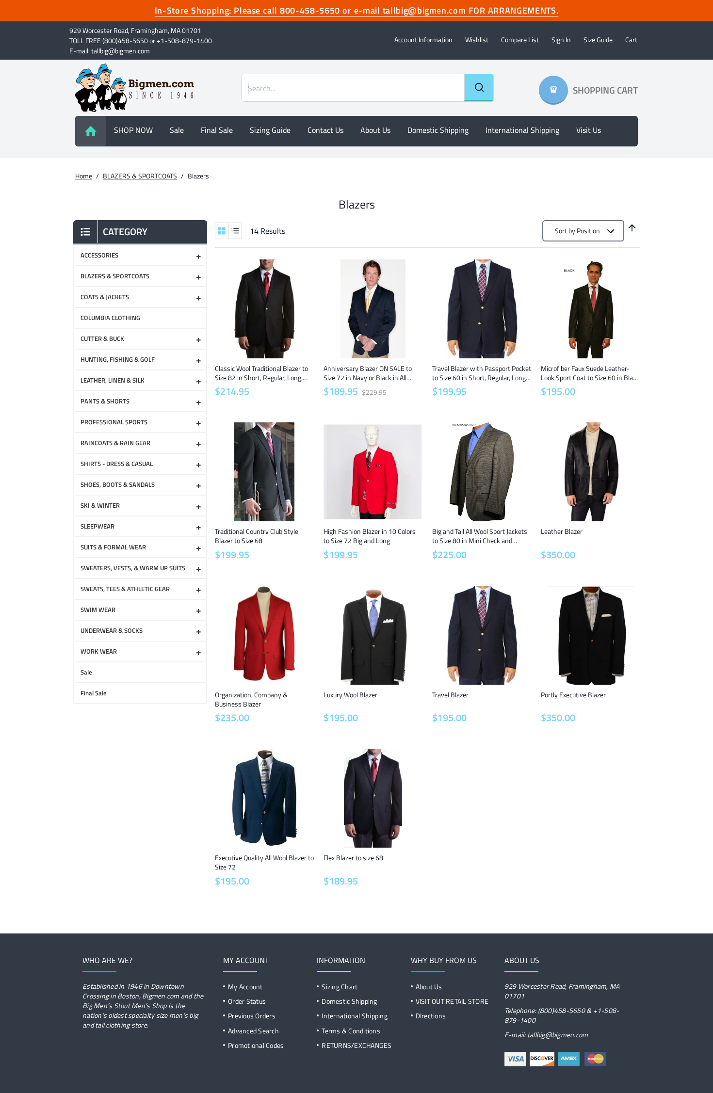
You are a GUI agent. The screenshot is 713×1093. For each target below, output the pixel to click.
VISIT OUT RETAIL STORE (452, 1001)
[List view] (235, 231)
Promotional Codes (256, 1045)
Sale (177, 130)
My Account (245, 986)
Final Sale (217, 130)
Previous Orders (251, 1016)
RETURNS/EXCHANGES (356, 1045)
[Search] (478, 87)
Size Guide (598, 39)
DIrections (431, 1016)
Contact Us (325, 130)
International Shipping (522, 130)
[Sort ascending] (632, 228)
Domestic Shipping (438, 130)
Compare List (520, 39)
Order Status (247, 1001)
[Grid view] (221, 231)
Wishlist (476, 39)
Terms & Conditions (351, 1031)
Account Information (423, 39)
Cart (631, 39)
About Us (429, 986)
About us (375, 130)
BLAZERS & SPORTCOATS (140, 176)
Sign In (561, 39)
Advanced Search (253, 1031)
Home (83, 176)
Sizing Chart (339, 986)
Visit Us (588, 130)
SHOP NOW (133, 130)
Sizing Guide (270, 130)
